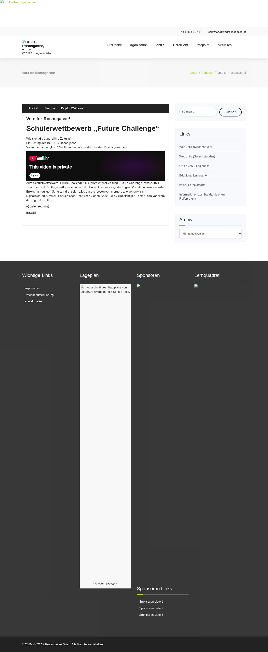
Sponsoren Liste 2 (151, 608)
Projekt (65, 108)
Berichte (206, 72)
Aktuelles (225, 45)
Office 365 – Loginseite (194, 165)
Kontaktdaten (33, 301)
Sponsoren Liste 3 (151, 614)
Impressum (32, 288)
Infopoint (202, 45)
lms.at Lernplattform (192, 184)
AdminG (33, 108)
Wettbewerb (78, 108)
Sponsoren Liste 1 (151, 601)
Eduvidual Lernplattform (195, 175)
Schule (159, 45)
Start (193, 72)
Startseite (114, 45)
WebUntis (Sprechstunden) (197, 156)
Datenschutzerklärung (39, 294)
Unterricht (180, 45)
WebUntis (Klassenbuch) (195, 146)
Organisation (138, 45)
